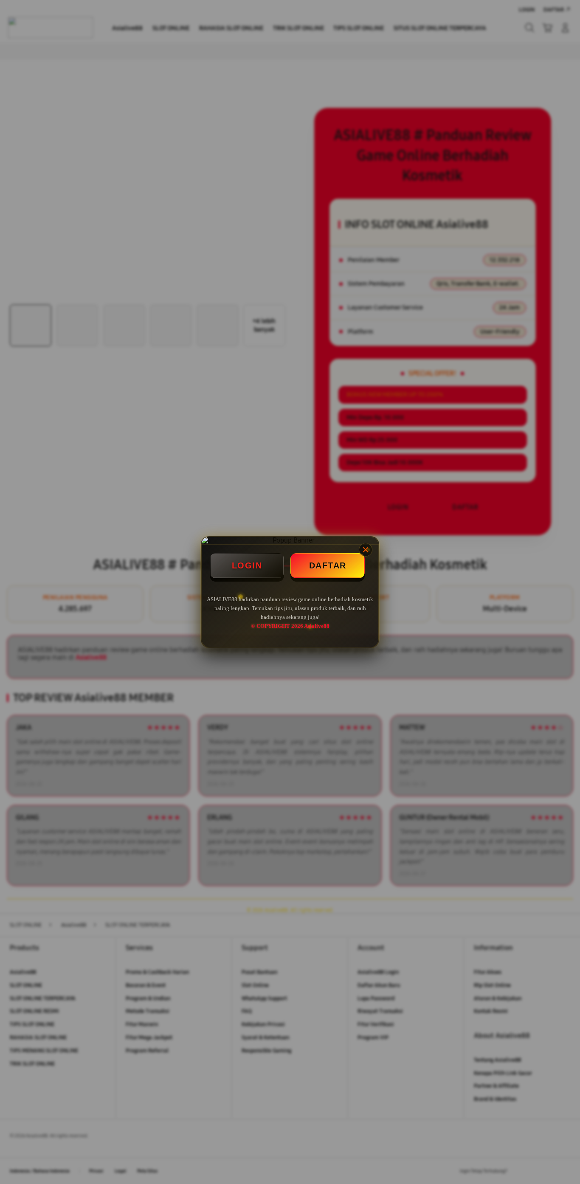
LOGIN (247, 565)
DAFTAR (327, 565)
